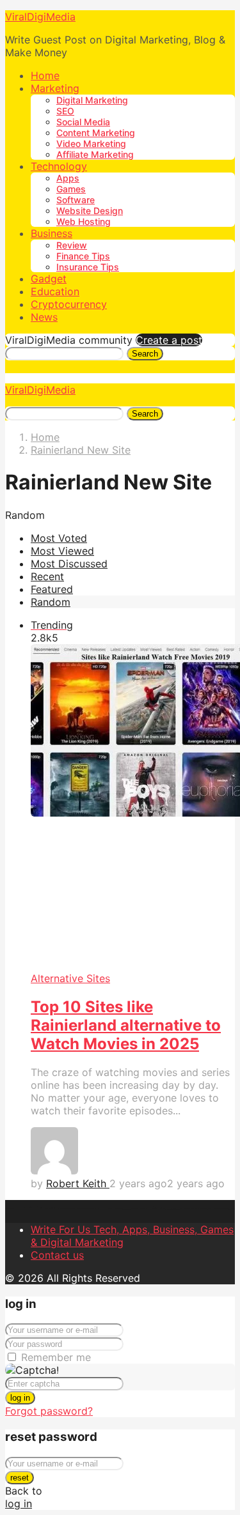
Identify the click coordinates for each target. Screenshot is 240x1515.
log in (20, 1398)
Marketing (55, 88)
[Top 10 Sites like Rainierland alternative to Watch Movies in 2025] (133, 808)
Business (51, 233)
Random (50, 602)
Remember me (56, 1357)
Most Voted (59, 538)
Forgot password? (49, 1410)
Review (71, 245)
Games (71, 188)
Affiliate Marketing (95, 154)
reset (19, 1477)
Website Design (89, 210)
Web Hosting (83, 221)
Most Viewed (62, 550)
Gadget (49, 278)
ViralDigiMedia (40, 16)
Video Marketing (91, 143)
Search (145, 353)
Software (75, 199)
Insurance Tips (87, 266)
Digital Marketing (92, 100)
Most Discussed (69, 563)
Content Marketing (95, 132)
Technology (59, 166)
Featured (52, 589)
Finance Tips (83, 255)
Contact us (57, 1255)
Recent (47, 576)
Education (55, 291)
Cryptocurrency (69, 304)
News (44, 317)
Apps (67, 178)
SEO (65, 110)
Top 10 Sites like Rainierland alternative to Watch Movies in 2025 (126, 1025)
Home (45, 75)
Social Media (83, 121)
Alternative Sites (70, 978)
